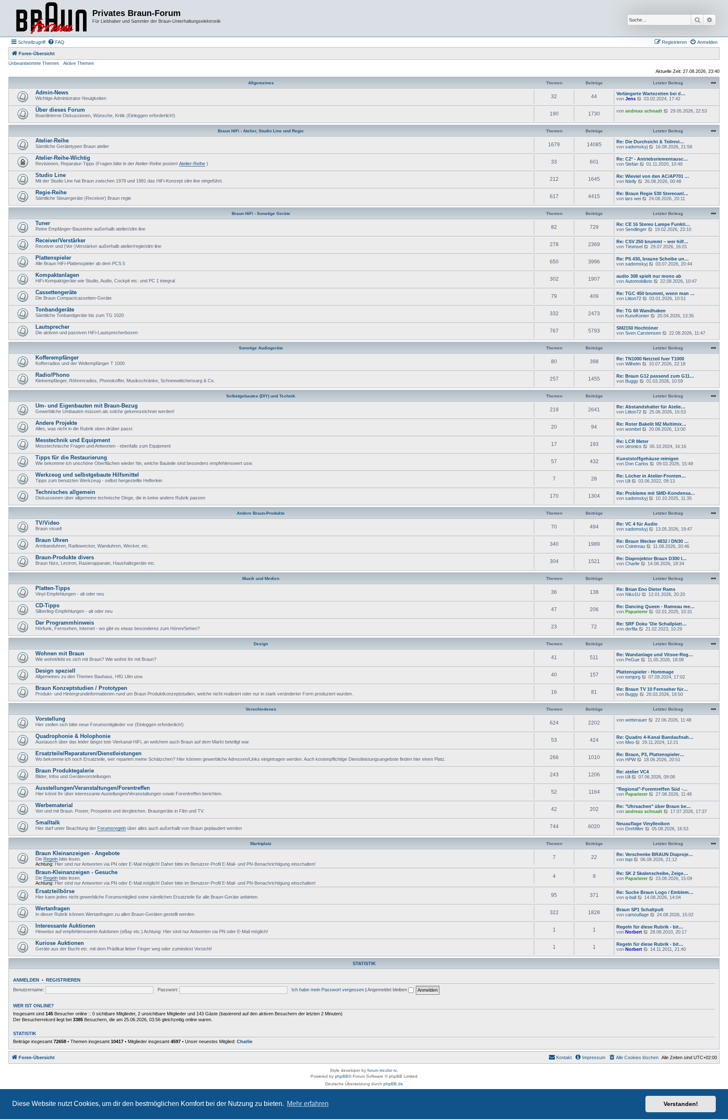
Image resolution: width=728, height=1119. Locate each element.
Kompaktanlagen (57, 275)
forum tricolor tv (382, 1070)
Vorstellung (50, 719)
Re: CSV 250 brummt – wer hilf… (652, 241)
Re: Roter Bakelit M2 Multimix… (651, 424)
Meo (629, 742)
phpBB (341, 1076)
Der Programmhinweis (64, 623)
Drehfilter (634, 828)
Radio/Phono (52, 375)
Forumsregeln (111, 828)
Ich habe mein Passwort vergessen (328, 989)
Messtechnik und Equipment (72, 440)
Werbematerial (54, 805)
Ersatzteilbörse (55, 891)
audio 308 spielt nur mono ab (648, 276)
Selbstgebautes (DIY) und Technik (260, 396)
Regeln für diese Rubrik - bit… (649, 926)
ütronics (633, 446)
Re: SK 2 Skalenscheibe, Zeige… (652, 873)
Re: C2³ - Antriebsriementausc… (652, 158)
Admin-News (51, 92)
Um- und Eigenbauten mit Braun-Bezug (86, 406)
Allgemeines (261, 83)
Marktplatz (260, 843)
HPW (630, 759)
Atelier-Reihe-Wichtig (62, 158)
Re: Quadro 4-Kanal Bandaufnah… (654, 737)
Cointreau (635, 546)
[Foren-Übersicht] (51, 18)
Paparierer (636, 611)
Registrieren (63, 979)
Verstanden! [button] (681, 1103)
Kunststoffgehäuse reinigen (647, 458)
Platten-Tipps (52, 588)
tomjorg (632, 676)
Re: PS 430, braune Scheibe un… (652, 258)
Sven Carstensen (643, 332)
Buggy (631, 381)
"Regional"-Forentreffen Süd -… (652, 789)
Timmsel (633, 246)
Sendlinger (636, 229)
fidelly (631, 181)
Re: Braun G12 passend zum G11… (655, 375)
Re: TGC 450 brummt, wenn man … (655, 293)
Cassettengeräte (56, 292)
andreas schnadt (643, 110)
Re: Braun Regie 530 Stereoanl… (652, 193)
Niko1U (632, 594)
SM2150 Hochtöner (637, 327)
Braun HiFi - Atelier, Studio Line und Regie (261, 131)
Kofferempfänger (57, 357)
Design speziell (55, 671)
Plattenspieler (53, 258)
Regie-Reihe (51, 192)
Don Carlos (636, 463)
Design (261, 643)
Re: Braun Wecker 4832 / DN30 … (652, 541)
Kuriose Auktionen (59, 943)
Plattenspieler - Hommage (645, 671)
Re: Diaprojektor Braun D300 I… (651, 558)
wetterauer (636, 719)
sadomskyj (636, 146)
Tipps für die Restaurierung (71, 457)
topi (628, 859)
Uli (627, 480)
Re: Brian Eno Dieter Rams (645, 589)
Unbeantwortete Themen (33, 63)
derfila (631, 628)
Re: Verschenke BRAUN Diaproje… (654, 854)
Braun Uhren (51, 540)
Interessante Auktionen (65, 926)
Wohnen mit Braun (59, 653)
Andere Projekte (56, 423)
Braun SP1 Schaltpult (640, 909)
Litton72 (633, 298)
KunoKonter (637, 315)
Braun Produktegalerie (64, 770)
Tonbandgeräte (54, 309)
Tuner (42, 223)
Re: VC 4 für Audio (637, 523)
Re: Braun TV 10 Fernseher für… (652, 689)
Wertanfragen (52, 908)
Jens (630, 98)
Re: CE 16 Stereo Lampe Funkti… (653, 224)
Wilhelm (633, 363)
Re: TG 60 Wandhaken (641, 310)
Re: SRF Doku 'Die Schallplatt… (651, 623)
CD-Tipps (47, 605)
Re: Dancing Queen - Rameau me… (655, 606)
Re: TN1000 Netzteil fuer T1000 (650, 358)
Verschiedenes (261, 709)
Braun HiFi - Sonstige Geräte (261, 213)
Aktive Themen (78, 63)
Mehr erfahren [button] (308, 1103)
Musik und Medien (260, 578)
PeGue (632, 659)
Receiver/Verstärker (60, 240)
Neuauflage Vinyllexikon (643, 823)
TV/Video (47, 523)
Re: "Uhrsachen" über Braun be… (653, 806)
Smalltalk (47, 822)
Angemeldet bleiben (387, 989)
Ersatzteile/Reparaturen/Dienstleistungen (88, 753)
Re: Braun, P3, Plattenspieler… (650, 754)
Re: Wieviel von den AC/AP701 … (652, 176)
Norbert (633, 931)
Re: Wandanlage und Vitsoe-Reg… (654, 654)
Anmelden (26, 979)
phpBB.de (393, 1083)
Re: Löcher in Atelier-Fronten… (651, 475)
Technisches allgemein (65, 492)
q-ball (630, 897)
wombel (633, 429)
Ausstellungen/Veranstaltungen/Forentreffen (92, 788)
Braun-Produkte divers (64, 557)
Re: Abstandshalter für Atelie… (650, 406)
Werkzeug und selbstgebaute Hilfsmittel (87, 475)
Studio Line (50, 175)
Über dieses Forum (60, 110)
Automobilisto (638, 281)
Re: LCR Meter (632, 441)
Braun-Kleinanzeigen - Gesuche (76, 872)
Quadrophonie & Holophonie (72, 736)
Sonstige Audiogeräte (261, 348)
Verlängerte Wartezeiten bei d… (650, 93)
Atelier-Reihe (52, 140)
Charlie (632, 563)
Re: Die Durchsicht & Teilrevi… (650, 141)
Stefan (631, 163)
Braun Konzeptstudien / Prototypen (81, 688)
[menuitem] (56, 42)
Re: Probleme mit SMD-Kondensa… (655, 493)
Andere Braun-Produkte (261, 513)
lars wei (633, 198)
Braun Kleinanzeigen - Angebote (77, 853)
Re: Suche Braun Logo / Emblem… (654, 892)
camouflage (637, 914)
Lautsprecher (52, 327)
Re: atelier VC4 (632, 771)
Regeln (50, 858)
